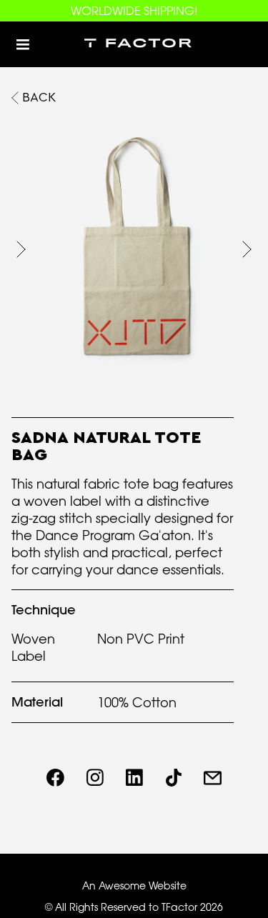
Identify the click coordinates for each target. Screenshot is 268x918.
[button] (23, 44)
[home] (134, 44)
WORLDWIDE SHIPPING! (134, 11)
